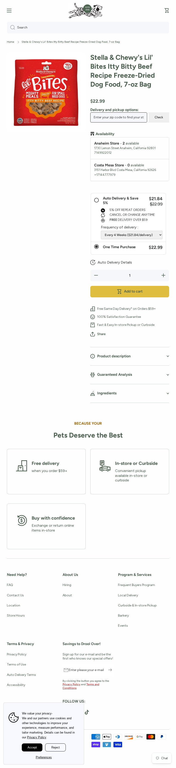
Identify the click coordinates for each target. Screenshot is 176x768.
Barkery (123, 615)
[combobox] (88, 27)
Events (123, 626)
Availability (105, 134)
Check (159, 117)
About (67, 595)
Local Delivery (128, 595)
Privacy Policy (16, 654)
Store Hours (16, 615)
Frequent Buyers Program (136, 585)
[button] (111, 262)
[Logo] (85, 10)
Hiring (67, 585)
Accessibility (16, 685)
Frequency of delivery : (119, 227)
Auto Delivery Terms (21, 675)
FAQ (10, 585)
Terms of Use (16, 664)
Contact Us (15, 595)
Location (13, 605)
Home (10, 41)
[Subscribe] (110, 670)
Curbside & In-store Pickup (137, 605)
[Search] (11, 27)
